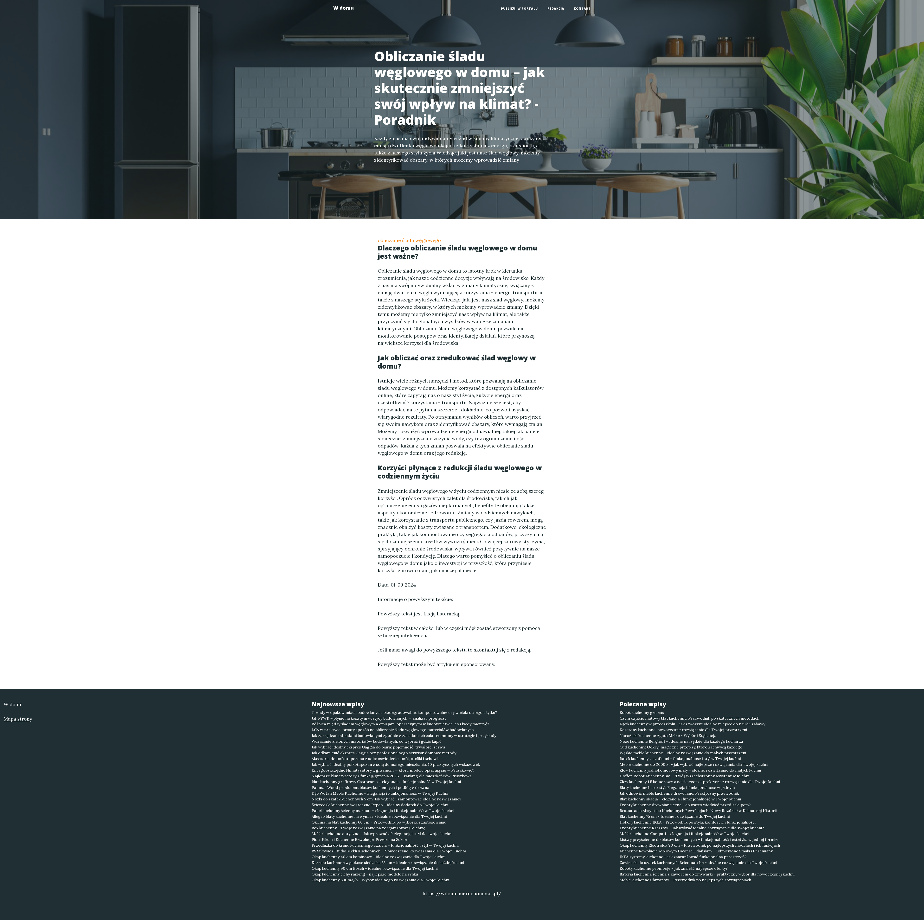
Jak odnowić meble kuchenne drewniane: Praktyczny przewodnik (679, 793)
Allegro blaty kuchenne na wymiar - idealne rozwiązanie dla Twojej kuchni (379, 816)
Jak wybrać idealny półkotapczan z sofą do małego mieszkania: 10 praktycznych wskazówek (396, 764)
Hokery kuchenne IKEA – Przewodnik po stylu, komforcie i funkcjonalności (688, 822)
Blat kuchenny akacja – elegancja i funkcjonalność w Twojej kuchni (680, 799)
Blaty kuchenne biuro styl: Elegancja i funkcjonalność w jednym (677, 787)
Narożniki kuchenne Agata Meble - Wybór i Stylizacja (668, 735)
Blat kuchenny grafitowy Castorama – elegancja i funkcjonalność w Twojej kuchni (386, 781)
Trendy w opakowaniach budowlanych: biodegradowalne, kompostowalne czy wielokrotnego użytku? (404, 712)
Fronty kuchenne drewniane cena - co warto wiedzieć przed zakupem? (685, 804)
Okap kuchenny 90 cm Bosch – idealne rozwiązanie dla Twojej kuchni (375, 868)
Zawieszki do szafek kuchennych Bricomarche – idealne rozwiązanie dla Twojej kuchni (698, 862)
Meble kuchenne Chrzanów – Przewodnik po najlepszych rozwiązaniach (685, 879)
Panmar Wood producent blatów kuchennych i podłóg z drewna (370, 787)
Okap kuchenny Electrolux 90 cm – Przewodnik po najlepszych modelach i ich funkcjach (700, 845)
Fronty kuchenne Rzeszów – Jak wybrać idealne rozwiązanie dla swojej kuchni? (692, 827)
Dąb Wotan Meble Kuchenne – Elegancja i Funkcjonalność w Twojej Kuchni (380, 793)
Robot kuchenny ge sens (642, 712)
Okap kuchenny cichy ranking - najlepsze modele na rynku (365, 874)
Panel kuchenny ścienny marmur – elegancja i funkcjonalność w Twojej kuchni (383, 810)
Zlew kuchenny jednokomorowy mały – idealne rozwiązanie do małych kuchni (690, 770)
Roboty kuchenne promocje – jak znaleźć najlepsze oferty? (674, 868)
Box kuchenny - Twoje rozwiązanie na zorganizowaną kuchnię (368, 827)
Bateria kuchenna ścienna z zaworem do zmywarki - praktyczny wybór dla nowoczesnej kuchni (707, 874)
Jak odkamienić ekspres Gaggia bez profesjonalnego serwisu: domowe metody (384, 752)
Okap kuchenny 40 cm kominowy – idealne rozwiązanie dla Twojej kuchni (378, 856)
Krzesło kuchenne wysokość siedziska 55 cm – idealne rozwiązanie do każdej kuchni (388, 862)
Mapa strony (18, 719)
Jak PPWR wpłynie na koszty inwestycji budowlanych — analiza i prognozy (379, 718)
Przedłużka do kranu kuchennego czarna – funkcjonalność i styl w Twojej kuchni (385, 845)
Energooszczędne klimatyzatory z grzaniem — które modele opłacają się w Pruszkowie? (393, 770)
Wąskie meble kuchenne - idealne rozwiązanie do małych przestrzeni (683, 752)
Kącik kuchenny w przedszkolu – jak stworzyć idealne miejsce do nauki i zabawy (692, 724)
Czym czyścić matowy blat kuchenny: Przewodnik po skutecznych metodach (689, 718)
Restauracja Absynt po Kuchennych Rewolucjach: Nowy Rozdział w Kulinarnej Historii (698, 810)
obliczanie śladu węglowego (409, 240)
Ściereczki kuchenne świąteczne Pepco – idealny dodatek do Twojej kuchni (380, 804)
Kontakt (582, 8)
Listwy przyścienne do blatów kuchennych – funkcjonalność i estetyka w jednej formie (698, 839)
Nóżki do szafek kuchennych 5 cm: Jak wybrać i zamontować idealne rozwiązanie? (386, 799)
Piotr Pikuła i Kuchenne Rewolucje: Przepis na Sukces (360, 839)
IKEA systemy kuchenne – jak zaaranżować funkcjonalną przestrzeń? (683, 856)
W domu (343, 8)
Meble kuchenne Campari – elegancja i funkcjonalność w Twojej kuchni (684, 833)
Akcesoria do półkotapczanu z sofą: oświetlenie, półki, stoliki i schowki (376, 758)
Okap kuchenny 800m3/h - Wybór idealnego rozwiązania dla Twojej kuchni (380, 879)
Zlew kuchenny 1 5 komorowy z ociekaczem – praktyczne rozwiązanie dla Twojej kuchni (700, 781)
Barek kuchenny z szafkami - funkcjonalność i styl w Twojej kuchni (680, 758)
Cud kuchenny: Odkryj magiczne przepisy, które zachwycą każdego (681, 747)
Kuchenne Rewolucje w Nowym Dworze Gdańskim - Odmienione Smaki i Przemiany (696, 851)
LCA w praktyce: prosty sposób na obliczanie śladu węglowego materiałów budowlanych (393, 729)
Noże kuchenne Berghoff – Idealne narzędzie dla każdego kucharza (681, 741)
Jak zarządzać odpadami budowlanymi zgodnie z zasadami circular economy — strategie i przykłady (404, 735)
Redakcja (555, 8)
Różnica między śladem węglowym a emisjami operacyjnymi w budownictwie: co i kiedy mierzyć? (400, 724)
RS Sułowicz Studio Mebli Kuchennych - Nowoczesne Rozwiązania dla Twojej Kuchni (389, 851)
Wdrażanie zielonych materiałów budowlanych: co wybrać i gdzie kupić (377, 741)
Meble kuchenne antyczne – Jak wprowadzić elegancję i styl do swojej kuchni (382, 833)
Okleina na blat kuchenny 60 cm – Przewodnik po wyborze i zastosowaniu (379, 822)
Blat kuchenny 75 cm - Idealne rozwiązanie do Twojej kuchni (675, 816)
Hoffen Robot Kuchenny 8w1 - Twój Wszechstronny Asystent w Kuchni (684, 775)
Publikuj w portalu (519, 8)
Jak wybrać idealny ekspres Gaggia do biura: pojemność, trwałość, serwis (379, 747)
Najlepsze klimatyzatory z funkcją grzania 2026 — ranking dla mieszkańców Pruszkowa (392, 775)
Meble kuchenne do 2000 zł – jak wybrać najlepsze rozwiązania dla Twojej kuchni (694, 764)
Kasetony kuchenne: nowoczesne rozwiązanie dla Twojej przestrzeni (683, 729)
